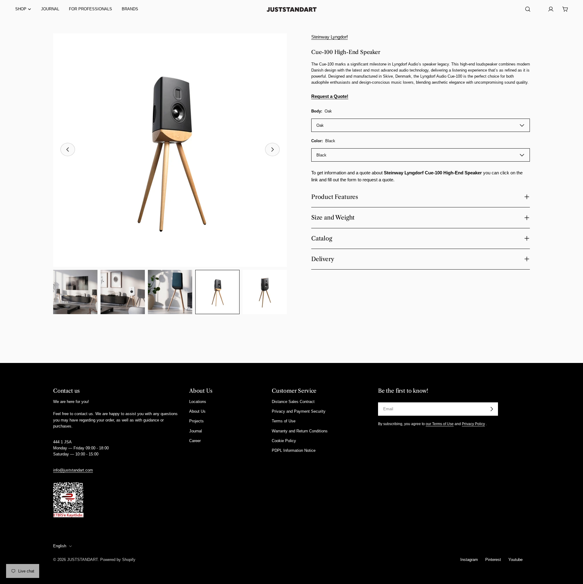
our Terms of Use (440, 424)
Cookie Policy (284, 440)
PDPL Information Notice (293, 450)
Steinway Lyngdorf (329, 36)
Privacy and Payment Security (299, 411)
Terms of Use (283, 421)
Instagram (469, 559)
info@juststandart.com (73, 470)
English (59, 546)
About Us (197, 411)
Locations (197, 401)
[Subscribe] (491, 409)
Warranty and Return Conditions (300, 431)
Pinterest (493, 559)
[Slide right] (272, 149)
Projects (196, 421)
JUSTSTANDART (82, 559)
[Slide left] (67, 149)
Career (195, 440)
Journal (195, 431)
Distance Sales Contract (293, 401)
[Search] (528, 9)
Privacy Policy (473, 424)
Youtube (515, 559)
